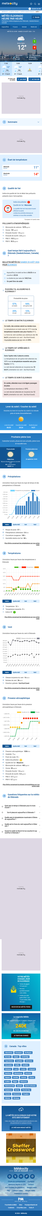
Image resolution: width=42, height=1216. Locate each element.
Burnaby (7, 1057)
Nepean (7, 1077)
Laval (16, 1069)
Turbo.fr (31, 1207)
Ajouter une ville (36, 8)
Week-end (34, 27)
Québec (7, 1081)
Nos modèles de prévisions (14, 1188)
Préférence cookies (21, 1194)
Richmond (23, 1081)
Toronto (7, 1094)
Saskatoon (8, 1090)
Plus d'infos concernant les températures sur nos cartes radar (22, 617)
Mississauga (18, 1073)
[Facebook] (9, 1177)
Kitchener (8, 1069)
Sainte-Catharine (30, 1086)
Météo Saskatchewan (27, 11)
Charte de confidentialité (16, 1181)
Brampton (18, 1052)
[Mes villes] (31, 4)
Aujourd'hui (5, 27)
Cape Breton (9, 1061)
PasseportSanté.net (31, 1205)
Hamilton (25, 1065)
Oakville (15, 1077)
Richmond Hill (9, 1086)
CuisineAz (11, 1207)
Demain (24, 27)
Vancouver (16, 1094)
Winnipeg (16, 1098)
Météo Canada (14, 11)
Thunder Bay (26, 1090)
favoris (37, 17)
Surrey (17, 1090)
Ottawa (31, 1077)
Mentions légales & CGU (17, 1185)
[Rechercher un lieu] (35, 3)
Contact (31, 1185)
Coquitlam (19, 1061)
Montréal (28, 1073)
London (23, 1069)
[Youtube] (21, 1177)
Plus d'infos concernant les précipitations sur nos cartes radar (22, 544)
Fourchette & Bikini (11, 1205)
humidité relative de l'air (13, 340)
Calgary (16, 1057)
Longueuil (32, 1069)
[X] (15, 1177)
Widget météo (32, 1188)
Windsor (7, 1098)
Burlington (28, 1052)
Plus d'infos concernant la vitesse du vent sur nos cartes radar (22, 689)
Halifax (17, 1065)
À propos (31, 1181)
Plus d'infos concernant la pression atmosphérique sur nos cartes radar (21, 785)
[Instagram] (32, 1177)
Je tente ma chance (21, 1035)
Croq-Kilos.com (21, 1207)
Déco (20, 1205)
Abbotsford (8, 1052)
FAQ (8, 1191)
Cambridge (25, 1057)
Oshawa (23, 1077)
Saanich (19, 1086)
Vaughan (26, 1094)
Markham (8, 1073)
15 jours (15, 27)
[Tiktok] (26, 1177)
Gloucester (8, 1065)
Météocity (5, 11)
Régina (15, 1081)
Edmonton (29, 1061)
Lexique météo (17, 1191)
